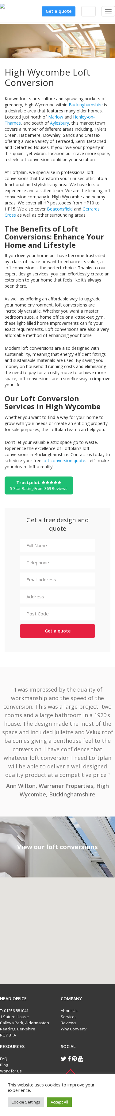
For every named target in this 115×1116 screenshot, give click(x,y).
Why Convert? (73, 1029)
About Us (69, 1010)
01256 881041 (16, 1010)
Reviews (68, 1023)
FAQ (3, 1058)
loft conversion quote (64, 460)
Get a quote (58, 11)
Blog (4, 1065)
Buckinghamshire (86, 105)
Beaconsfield (60, 209)
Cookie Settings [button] (25, 1102)
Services (69, 1016)
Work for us (11, 1071)
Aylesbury (59, 123)
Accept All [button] (59, 1102)
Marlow (55, 117)
